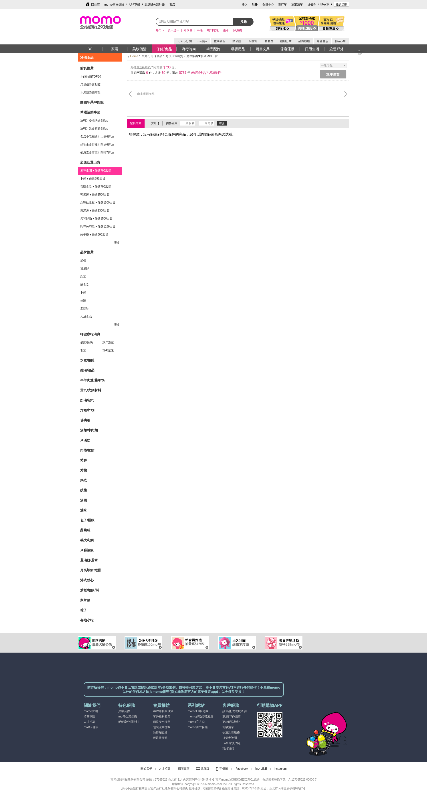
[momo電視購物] (269, 40)
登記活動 (341, 4)
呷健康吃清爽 (90, 334)
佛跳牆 (85, 420)
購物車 (324, 4)
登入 (245, 4)
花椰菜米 (108, 350)
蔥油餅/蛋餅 (89, 560)
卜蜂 (83, 292)
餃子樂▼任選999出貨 (94, 234)
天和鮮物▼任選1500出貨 (96, 218)
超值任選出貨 (90, 162)
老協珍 (84, 308)
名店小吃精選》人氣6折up (97, 136)
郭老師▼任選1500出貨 (95, 194)
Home (134, 56)
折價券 (311, 4)
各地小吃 (87, 620)
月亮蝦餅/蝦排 (90, 570)
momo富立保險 (114, 4)
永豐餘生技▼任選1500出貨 (97, 202)
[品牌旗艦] (304, 40)
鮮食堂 (84, 284)
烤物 (83, 470)
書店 (172, 4)
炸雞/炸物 (87, 410)
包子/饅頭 (87, 520)
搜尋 (243, 22)
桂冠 (83, 300)
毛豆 (83, 350)
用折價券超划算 (90, 84)
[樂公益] (237, 40)
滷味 (83, 510)
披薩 (83, 490)
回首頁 (95, 4)
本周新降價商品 (90, 92)
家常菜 (85, 600)
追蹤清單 (297, 4)
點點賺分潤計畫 (155, 4)
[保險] (253, 40)
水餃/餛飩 (87, 360)
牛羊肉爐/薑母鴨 (92, 380)
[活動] (282, 23)
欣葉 (83, 276)
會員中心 (268, 4)
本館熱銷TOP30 (90, 76)
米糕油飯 (87, 550)
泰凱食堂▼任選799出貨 (95, 186)
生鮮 (144, 56)
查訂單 (282, 4)
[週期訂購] (286, 40)
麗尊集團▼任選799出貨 (95, 170)
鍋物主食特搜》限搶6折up (97, 144)
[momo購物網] (183, 40)
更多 (117, 242)
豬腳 (83, 460)
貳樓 (83, 260)
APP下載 (134, 4)
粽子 (83, 610)
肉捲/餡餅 (87, 450)
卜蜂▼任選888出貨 (92, 178)
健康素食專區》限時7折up (97, 152)
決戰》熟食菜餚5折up (94, 128)
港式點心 (87, 580)
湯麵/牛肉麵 (89, 430)
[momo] (110, 22)
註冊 (255, 4)
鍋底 (83, 480)
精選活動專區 (90, 112)
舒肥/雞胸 (86, 342)
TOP (359, 53)
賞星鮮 (84, 268)
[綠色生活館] (322, 40)
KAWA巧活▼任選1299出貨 (97, 226)
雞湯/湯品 (87, 370)
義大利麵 (87, 540)
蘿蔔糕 (85, 530)
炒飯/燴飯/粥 (89, 590)
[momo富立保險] (188, 732)
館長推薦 (87, 68)
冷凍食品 (87, 57)
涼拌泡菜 (108, 342)
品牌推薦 (87, 252)
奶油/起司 (87, 400)
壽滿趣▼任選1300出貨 (95, 210)
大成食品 (86, 316)
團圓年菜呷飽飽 (92, 102)
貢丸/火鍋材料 (90, 390)
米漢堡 (85, 440)
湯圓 (83, 500)
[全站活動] (307, 23)
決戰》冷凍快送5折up (94, 120)
